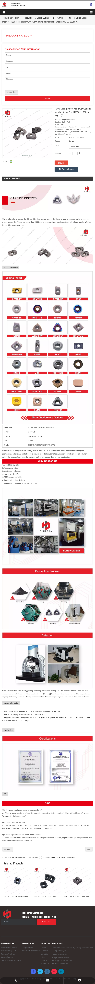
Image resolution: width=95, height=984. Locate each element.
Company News (27, 947)
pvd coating (33, 857)
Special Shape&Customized (11, 960)
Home (43, 947)
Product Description (12, 179)
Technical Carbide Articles (31, 951)
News (43, 957)
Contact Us (45, 964)
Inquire (61, 163)
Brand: (57, 141)
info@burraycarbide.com (60, 958)
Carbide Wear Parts (8, 954)
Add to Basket (68, 169)
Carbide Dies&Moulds (9, 947)
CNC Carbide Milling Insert (14, 857)
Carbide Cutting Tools (9, 951)
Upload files (11, 92)
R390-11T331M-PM (67, 857)
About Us (44, 954)
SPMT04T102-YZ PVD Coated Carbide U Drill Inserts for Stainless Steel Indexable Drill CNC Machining (47, 897)
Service (44, 960)
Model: (57, 137)
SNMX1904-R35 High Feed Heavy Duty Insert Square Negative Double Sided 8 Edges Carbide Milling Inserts (77, 897)
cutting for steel (49, 857)
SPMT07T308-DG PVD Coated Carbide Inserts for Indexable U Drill (17, 897)
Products (44, 951)
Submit (47, 98)
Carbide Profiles (7, 957)
